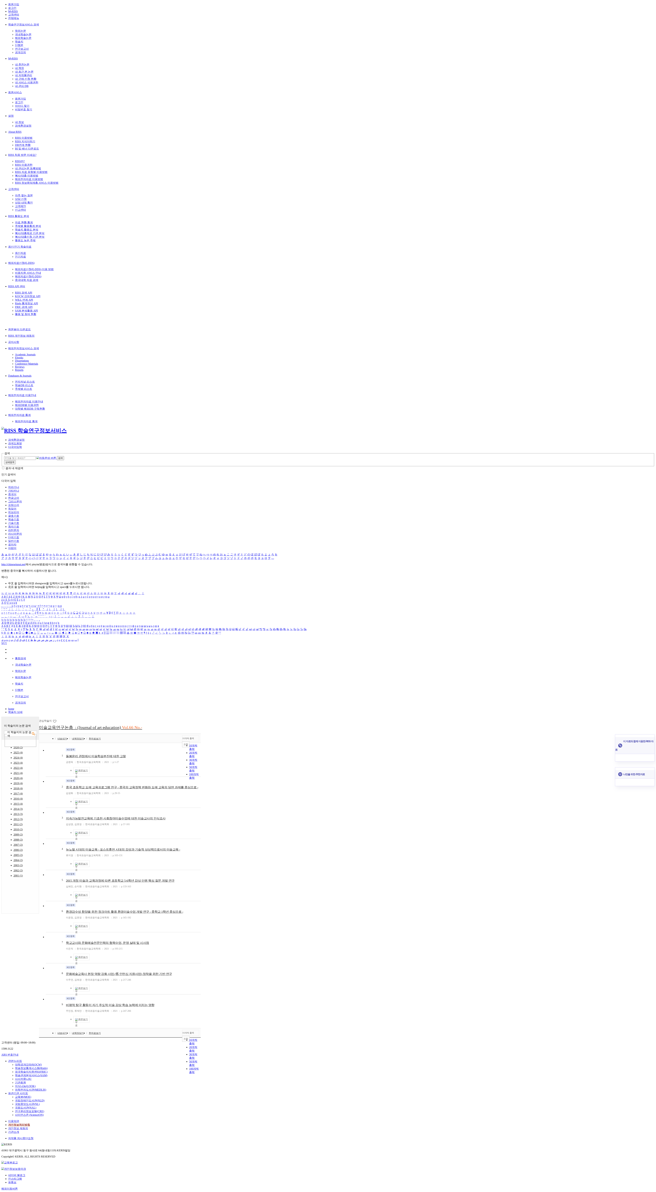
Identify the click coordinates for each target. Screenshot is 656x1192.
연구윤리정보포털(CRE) (29, 1111)
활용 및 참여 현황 (25, 314)
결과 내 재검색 (14, 468)
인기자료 (20, 256)
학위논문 (20, 30)
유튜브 (12, 1182)
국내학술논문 (23, 34)
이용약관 (13, 1121)
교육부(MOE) (23, 1096)
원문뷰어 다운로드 (19, 329)
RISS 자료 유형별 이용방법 (31, 172)
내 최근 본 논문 (24, 71)
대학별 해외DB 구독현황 (30, 408)
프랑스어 (13, 505)
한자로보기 (95, 738)
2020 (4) (18, 778)
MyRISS (13, 11)
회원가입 (13, 4)
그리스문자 (15, 501)
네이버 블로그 (16, 1175)
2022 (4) (18, 767)
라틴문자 (13, 530)
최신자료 (20, 253)
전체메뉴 (13, 18)
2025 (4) (18, 752)
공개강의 (20, 52)
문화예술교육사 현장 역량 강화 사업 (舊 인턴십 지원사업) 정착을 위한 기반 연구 (119, 974)
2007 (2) (18, 844)
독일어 (12, 508)
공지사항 (13, 342)
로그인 (12, 7)
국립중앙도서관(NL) (27, 1104)
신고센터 (20, 209)
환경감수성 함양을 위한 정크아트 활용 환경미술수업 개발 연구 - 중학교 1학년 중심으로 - (124, 911)
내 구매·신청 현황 (25, 78)
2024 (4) (18, 757)
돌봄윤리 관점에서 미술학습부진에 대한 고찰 (96, 756)
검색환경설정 (23, 125)
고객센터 (13, 14)
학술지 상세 (15, 712)
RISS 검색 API (23, 292)
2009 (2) (18, 834)
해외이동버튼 (9, 1188)
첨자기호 (13, 526)
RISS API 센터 (16, 286)
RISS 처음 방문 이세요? (22, 154)
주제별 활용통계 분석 (28, 226)
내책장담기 (78, 738)
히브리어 (13, 512)
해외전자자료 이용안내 (22, 395)
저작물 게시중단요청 (20, 1138)
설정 (11, 115)
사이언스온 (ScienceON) (29, 1114)
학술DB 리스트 (24, 385)
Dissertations (22, 360)
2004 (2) (18, 860)
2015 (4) (18, 803)
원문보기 (83, 770)
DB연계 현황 (23, 145)
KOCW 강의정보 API (27, 296)
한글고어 (13, 497)
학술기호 (13, 519)
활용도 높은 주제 (25, 240)
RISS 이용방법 (23, 137)
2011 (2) (18, 824)
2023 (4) (18, 762)
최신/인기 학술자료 (19, 246)
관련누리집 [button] (15, 1061)
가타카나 (13, 490)
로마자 (12, 544)
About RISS (15, 131)
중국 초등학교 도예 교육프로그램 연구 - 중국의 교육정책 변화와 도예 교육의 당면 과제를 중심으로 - (132, 787)
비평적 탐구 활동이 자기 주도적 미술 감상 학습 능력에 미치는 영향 (110, 1005)
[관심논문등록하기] (55, 721)
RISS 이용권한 (23, 164)
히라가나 (13, 487)
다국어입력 (15, 447)
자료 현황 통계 (24, 222)
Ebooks (19, 357)
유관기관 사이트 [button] (18, 1093)
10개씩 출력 (188, 738)
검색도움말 (15, 443)
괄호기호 (13, 515)
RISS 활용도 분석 (18, 216)
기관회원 (20, 1082)
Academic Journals (25, 354)
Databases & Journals (19, 375)
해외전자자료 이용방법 (29, 179)
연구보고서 (22, 48)
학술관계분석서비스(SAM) (31, 1075)
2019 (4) (18, 783)
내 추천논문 (22, 64)
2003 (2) (18, 865)
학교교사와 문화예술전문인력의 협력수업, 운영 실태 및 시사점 (107, 943)
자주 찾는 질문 (24, 195)
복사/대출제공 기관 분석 (29, 233)
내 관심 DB (22, 86)
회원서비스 (15, 92)
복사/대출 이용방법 (26, 175)
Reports (19, 369)
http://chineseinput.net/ (13, 564)
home (11, 708)
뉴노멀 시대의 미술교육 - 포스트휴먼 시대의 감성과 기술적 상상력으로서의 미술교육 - (123, 849)
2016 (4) (18, 798)
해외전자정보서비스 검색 (23, 348)
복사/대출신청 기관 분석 (29, 236)
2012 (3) (18, 819)
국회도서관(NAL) (25, 1107)
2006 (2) (18, 849)
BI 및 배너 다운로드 (27, 148)
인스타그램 (15, 1178)
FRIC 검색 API (23, 307)
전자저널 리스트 (25, 381)
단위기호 (13, 537)
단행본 (19, 45)
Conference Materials (26, 363)
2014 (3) (18, 808)
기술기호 (13, 523)
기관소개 (13, 1131)
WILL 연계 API (24, 299)
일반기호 (13, 541)
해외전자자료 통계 (19, 415)
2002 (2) (18, 870)
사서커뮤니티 (23, 1078)
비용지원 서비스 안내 (28, 272)
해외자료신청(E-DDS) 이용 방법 (34, 269)
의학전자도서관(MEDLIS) (30, 1089)
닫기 (4, 643)
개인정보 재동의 (18, 1128)
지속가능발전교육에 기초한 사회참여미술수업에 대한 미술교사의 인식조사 (116, 818)
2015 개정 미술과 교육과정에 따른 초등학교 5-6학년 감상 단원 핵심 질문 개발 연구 (120, 880)
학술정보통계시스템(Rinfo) (31, 1068)
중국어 (12, 494)
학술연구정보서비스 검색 (23, 24)
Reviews (19, 366)
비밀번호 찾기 (23, 109)
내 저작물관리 (23, 75)
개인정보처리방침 (19, 1124)
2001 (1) (18, 875)
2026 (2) (18, 747)
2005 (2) (18, 855)
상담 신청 (21, 199)
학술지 (19, 41)
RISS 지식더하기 (25, 141)
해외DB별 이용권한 (27, 405)
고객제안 (20, 206)
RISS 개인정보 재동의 (21, 335)
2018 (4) (18, 788)
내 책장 (19, 68)
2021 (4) (18, 773)
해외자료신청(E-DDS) (21, 262)
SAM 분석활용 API (26, 310)
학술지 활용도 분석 (26, 229)
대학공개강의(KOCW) (28, 1064)
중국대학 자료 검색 (26, 280)
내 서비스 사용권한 (26, 82)
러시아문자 (15, 533)
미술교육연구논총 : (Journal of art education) (90, 727)
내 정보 (19, 122)
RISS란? (20, 161)
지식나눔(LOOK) (25, 1086)
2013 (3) (18, 814)
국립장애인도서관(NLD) (29, 1100)
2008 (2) (18, 839)
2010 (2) (18, 829)
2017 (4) (18, 793)
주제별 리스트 (23, 388)
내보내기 (62, 738)
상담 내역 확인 (24, 202)
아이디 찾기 (22, 105)
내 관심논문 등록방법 (28, 168)
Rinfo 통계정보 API (26, 303)
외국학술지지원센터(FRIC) (31, 1071)
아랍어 (12, 548)
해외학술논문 (23, 38)
